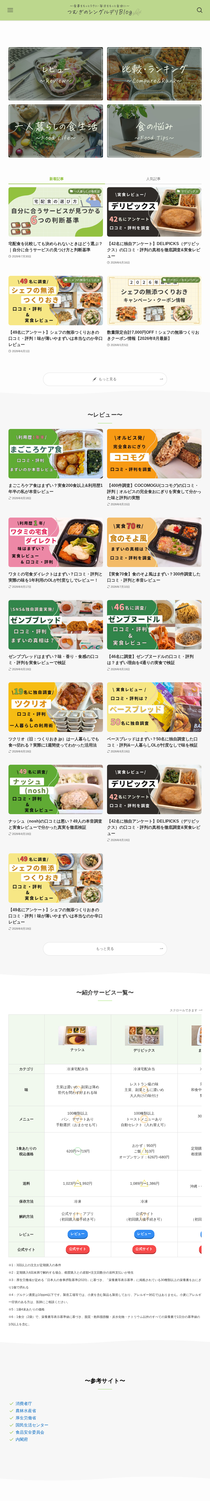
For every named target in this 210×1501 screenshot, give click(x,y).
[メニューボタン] (10, 10)
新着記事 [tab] (56, 179)
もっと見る (105, 949)
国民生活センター (32, 1425)
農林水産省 (26, 1411)
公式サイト (78, 1249)
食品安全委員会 (30, 1432)
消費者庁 (24, 1403)
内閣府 (22, 1439)
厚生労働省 (26, 1418)
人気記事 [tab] (153, 179)
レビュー (78, 1234)
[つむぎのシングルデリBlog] (105, 10)
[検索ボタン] (200, 10)
